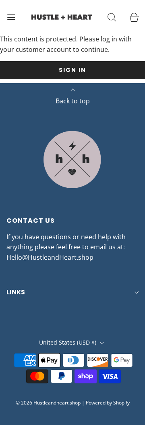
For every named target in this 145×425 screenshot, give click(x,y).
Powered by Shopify (108, 402)
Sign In (72, 70)
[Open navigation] (11, 17)
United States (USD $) (68, 342)
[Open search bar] (112, 17)
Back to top (73, 100)
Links (15, 292)
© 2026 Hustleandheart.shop (48, 402)
